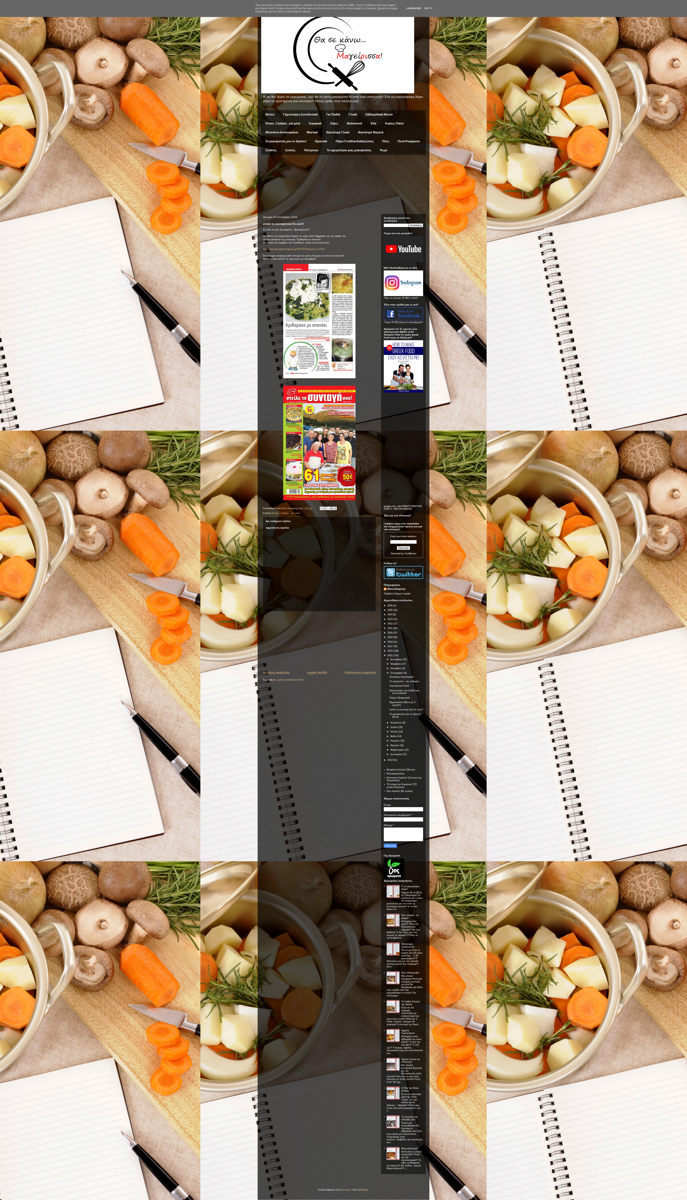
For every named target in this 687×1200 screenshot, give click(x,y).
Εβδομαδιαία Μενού (379, 114)
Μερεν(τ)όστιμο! (409, 1148)
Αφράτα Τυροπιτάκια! (408, 1032)
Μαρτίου (395, 745)
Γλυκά (353, 114)
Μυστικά (312, 132)
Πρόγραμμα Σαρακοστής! (408, 945)
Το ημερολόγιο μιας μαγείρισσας (349, 150)
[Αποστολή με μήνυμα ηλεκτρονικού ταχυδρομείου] (321, 508)
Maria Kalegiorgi (396, 589)
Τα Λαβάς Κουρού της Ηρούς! (410, 1003)
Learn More (413, 8)
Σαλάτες (271, 150)
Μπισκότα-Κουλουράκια (281, 132)
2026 (390, 605)
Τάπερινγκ (311, 150)
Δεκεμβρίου (396, 659)
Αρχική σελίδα (317, 672)
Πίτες (385, 141)
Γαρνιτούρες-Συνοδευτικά (300, 114)
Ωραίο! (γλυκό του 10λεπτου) (410, 1060)
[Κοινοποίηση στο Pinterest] (335, 508)
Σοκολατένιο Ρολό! (399, 685)
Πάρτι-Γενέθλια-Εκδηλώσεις (355, 141)
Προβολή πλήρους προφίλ (397, 593)
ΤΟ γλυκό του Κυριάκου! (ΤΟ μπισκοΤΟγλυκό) (402, 785)
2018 (390, 641)
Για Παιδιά (333, 114)
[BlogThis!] (325, 508)
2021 (390, 628)
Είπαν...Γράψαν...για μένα (282, 123)
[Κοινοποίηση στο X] (328, 508)
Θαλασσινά (354, 123)
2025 (390, 610)
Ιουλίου (394, 727)
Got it (429, 8)
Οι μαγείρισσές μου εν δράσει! (285, 141)
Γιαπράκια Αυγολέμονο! (401, 677)
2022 (390, 623)
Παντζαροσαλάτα (396, 773)
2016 (390, 650)
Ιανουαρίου (396, 754)
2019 (390, 637)
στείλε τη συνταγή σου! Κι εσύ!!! (406, 709)
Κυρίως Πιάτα (394, 123)
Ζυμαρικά (315, 123)
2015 (390, 655)
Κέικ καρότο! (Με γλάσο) (399, 791)
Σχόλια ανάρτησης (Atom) (290, 679)
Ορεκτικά (321, 141)
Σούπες (290, 150)
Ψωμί (383, 150)
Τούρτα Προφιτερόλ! (399, 697)
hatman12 (346, 1189)
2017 (390, 646)
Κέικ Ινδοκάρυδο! (410, 972)
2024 (390, 614)
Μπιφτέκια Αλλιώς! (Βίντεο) (401, 769)
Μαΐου (394, 736)
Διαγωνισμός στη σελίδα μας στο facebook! (404, 692)
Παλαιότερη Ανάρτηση (360, 672)
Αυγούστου (396, 722)
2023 (390, 619)
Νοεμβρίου (396, 663)
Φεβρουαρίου (397, 749)
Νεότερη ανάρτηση (276, 672)
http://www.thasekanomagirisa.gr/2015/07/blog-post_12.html (294, 249)
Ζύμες (334, 123)
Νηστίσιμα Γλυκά (337, 132)
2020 (390, 632)
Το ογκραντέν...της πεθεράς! (404, 681)
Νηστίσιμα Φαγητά (370, 132)
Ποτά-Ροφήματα (409, 141)
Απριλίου (395, 740)
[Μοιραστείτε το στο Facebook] (331, 508)
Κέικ (373, 123)
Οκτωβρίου (396, 668)
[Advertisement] (343, 185)
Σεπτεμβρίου (397, 673)
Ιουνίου (394, 731)
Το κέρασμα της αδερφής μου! (409, 1118)
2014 (390, 760)
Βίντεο (269, 114)
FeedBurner (410, 553)
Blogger (364, 1189)
